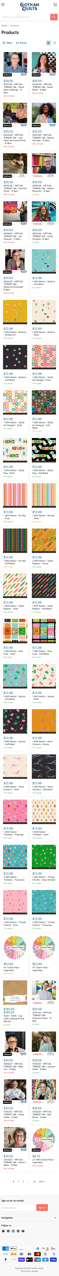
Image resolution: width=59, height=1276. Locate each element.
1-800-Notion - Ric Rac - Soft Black (15, 562)
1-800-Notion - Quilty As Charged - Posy (42, 378)
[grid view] (49, 43)
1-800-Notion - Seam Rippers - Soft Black (42, 607)
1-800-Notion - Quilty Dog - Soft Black (42, 471)
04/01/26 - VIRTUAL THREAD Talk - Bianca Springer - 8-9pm (43, 138)
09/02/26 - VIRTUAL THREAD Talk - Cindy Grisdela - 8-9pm (42, 236)
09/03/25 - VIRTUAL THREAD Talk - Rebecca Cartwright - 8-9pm (14, 285)
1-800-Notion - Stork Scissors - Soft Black (42, 788)
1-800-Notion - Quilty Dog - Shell (14, 471)
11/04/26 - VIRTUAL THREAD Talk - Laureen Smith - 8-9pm (43, 1066)
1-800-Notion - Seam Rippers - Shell (14, 607)
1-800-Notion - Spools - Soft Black (14, 743)
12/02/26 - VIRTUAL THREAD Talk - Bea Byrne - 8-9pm (42, 1114)
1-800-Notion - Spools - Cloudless (14, 697)
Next (41, 1181)
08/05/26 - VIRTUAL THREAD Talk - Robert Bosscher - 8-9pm (43, 188)
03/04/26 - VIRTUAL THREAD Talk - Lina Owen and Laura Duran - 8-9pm (15, 139)
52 (34, 1181)
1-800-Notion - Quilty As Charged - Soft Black (42, 425)
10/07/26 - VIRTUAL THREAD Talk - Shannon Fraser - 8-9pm (42, 1016)
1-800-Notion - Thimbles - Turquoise (14, 878)
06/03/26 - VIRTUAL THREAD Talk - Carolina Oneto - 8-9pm (15, 188)
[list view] (55, 43)
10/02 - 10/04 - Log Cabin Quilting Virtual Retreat (14, 1018)
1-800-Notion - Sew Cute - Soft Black (42, 652)
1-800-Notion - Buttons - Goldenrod (15, 333)
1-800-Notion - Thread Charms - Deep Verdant (43, 878)
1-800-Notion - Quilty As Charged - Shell (14, 424)
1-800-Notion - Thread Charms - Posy (15, 923)
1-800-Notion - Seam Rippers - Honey (42, 562)
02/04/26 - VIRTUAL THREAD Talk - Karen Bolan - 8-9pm (42, 87)
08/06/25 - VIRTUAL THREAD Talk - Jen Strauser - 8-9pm (13, 236)
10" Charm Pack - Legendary (12, 969)
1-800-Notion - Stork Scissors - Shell (14, 788)
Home (4, 25)
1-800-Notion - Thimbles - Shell (40, 833)
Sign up (42, 1207)
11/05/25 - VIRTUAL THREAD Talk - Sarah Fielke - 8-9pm (14, 1114)
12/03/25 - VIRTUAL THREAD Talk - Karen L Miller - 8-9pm (15, 1162)
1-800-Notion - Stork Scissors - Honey (42, 743)
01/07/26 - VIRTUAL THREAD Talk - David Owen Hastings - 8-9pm (14, 88)
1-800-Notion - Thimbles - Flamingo (14, 833)
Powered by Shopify (29, 1271)
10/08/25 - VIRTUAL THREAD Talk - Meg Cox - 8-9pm (13, 1066)
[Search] (54, 17)
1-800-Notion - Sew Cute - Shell (13, 652)
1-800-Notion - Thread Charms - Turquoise (43, 923)
